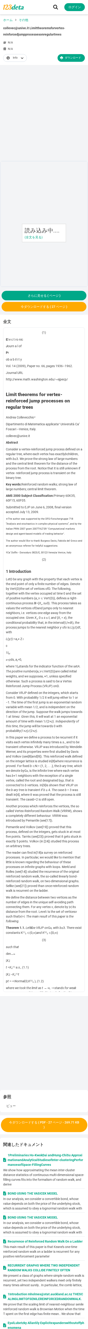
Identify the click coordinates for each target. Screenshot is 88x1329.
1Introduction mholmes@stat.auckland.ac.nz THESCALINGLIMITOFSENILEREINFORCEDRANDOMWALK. (45, 1296)
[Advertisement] (44, 114)
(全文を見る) (34, 237)
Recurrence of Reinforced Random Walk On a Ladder (45, 1241)
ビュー (11, 1106)
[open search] (55, 7)
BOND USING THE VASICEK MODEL (33, 1193)
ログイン (74, 7)
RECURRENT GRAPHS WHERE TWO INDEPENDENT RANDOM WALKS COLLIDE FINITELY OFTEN (44, 1268)
